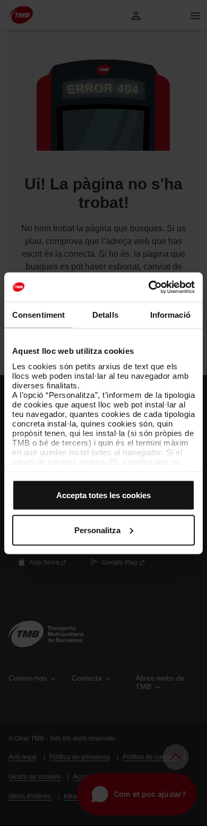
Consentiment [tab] (38, 314)
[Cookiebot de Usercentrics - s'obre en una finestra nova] (149, 287)
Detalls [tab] (105, 314)
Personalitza (97, 529)
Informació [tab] (170, 314)
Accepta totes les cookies (103, 495)
